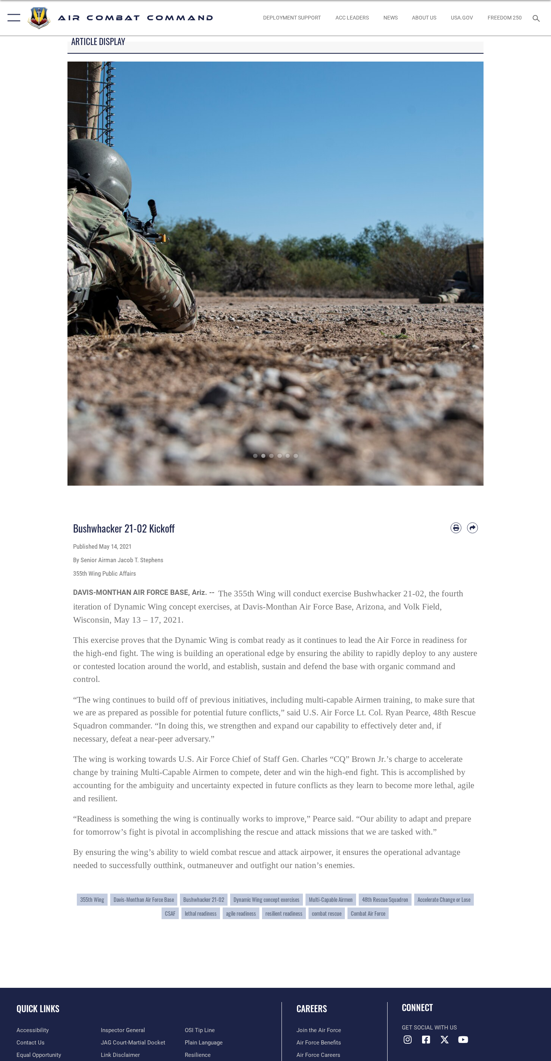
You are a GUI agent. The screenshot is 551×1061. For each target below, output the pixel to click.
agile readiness (241, 913)
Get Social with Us (429, 1027)
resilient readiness (283, 913)
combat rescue (326, 913)
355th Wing (92, 899)
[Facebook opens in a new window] (426, 1039)
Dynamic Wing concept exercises (266, 899)
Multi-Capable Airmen (331, 899)
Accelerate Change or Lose (444, 899)
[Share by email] (472, 527)
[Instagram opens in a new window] (407, 1039)
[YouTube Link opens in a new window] (463, 1039)
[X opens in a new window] (444, 1039)
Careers (311, 1008)
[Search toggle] (537, 17)
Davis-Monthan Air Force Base (144, 899)
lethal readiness (201, 913)
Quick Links (37, 1008)
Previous (88, 274)
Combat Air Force (368, 913)
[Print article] (456, 527)
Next (463, 274)
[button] (12, 18)
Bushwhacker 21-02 (203, 899)
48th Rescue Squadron (385, 899)
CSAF (170, 913)
